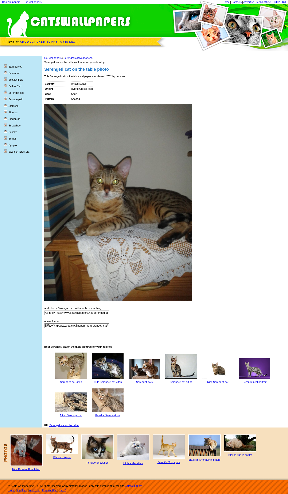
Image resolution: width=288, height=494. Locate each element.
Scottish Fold (15, 79)
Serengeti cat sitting (181, 382)
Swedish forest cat (18, 151)
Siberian (13, 112)
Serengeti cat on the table (64, 425)
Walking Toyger (62, 457)
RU (284, 2)
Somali (12, 138)
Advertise (248, 2)
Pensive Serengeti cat (107, 415)
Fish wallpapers (32, 2)
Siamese (13, 105)
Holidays (70, 41)
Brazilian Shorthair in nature (204, 459)
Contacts (236, 2)
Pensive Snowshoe (97, 462)
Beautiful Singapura (168, 462)
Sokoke (12, 132)
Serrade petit (15, 99)
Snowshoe (14, 125)
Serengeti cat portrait (254, 382)
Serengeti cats (144, 382)
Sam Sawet (15, 66)
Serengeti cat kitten (71, 382)
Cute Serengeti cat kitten (108, 382)
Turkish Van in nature (240, 454)
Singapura (14, 119)
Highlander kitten (133, 463)
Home (226, 2)
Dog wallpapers (11, 2)
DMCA (276, 2)
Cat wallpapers (53, 58)
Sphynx (12, 145)
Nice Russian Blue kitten (26, 469)
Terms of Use (263, 2)
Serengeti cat (16, 92)
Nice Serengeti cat (217, 382)
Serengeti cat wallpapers (77, 58)
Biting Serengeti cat (71, 415)
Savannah (14, 73)
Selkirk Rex (15, 86)
